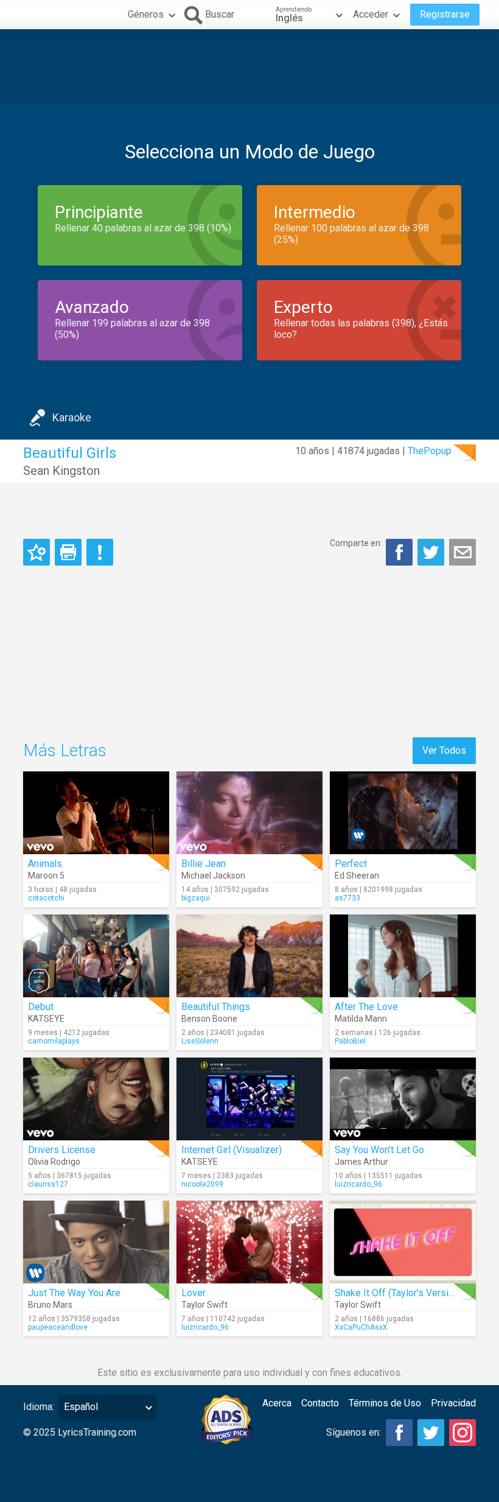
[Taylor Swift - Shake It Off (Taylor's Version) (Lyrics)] (403, 1242)
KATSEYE (46, 1018)
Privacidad (453, 1403)
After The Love (366, 1006)
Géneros (146, 14)
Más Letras (64, 750)
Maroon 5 (46, 875)
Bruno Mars (50, 1305)
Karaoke (71, 417)
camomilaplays (54, 1041)
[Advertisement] (249, 66)
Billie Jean (203, 863)
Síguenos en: (353, 1432)
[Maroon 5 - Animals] (96, 812)
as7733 (347, 898)
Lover (193, 1293)
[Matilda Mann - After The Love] (403, 955)
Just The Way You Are (74, 1293)
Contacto (320, 1403)
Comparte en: (356, 543)
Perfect (351, 863)
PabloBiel (350, 1041)
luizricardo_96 (358, 1184)
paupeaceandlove (58, 1327)
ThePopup (430, 451)
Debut (41, 1006)
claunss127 (48, 1184)
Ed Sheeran (357, 875)
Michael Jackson (213, 875)
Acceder (370, 14)
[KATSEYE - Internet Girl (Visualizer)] (249, 1099)
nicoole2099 (202, 1184)
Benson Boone (209, 1018)
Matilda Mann (361, 1018)
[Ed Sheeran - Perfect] (403, 812)
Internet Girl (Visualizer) (231, 1150)
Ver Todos (444, 750)
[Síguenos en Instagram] (462, 1432)
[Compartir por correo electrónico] (462, 552)
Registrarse (445, 14)
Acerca (276, 1403)
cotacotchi (46, 898)
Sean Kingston (61, 470)
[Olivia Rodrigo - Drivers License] (96, 1099)
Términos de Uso (385, 1403)
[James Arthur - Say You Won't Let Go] (403, 1099)
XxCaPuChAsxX (361, 1327)
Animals (45, 863)
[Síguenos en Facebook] (399, 1432)
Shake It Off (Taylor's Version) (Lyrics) (415, 1293)
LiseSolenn (199, 1041)
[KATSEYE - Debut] (96, 955)
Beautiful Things (215, 1006)
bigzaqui (195, 898)
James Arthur (361, 1162)
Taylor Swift (204, 1305)
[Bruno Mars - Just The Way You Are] (96, 1242)
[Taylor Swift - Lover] (249, 1242)
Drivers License (62, 1150)
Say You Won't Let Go (379, 1150)
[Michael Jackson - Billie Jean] (249, 812)
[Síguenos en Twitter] (430, 1432)
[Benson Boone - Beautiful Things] (249, 955)
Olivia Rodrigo (54, 1162)
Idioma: (38, 1407)
